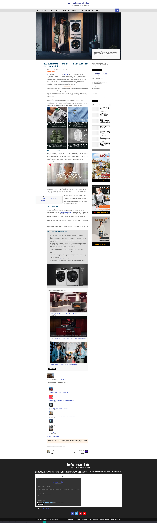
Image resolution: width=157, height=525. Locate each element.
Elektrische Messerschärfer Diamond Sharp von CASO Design (105, 138)
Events (81, 10)
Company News (59, 446)
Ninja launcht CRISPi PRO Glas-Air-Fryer (105, 127)
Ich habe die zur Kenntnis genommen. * (51, 502)
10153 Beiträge (62, 379)
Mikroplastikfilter (59, 258)
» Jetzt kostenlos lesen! (102, 181)
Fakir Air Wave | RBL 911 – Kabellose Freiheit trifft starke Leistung (105, 132)
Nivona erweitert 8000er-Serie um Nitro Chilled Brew (59, 408)
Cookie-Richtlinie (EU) (115, 519)
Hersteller (66, 10)
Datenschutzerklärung (102, 97)
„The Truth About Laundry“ (66, 212)
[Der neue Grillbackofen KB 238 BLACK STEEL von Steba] (95, 109)
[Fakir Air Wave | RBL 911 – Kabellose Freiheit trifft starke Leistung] (95, 133)
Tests (51, 10)
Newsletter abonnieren (42, 478)
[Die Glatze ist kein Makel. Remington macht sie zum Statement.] (95, 145)
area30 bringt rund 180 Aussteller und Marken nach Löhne (60, 432)
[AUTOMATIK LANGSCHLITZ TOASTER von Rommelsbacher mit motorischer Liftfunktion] (95, 121)
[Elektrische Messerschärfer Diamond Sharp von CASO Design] (95, 139)
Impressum (70, 519)
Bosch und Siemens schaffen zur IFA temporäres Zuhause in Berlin (62, 424)
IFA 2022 (48, 71)
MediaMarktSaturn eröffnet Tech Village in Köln (58, 392)
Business (74, 10)
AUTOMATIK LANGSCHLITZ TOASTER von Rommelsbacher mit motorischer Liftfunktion (105, 121)
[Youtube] (84, 513)
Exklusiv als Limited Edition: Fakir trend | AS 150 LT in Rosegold (104, 114)
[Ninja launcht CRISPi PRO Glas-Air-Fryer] (95, 128)
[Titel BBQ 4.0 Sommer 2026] (101, 178)
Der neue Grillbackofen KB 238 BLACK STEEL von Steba (105, 108)
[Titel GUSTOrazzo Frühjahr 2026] (101, 210)
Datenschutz (95, 519)
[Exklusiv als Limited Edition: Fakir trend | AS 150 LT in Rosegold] (95, 115)
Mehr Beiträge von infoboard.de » (53, 436)
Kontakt (89, 519)
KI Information (77, 519)
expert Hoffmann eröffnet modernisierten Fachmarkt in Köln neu (62, 416)
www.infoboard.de (43, 519)
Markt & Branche (52, 71)
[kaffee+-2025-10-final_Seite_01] (101, 242)
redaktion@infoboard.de (47, 508)
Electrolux (65, 74)
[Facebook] (72, 513)
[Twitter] (76, 513)
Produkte (58, 10)
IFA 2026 (96, 10)
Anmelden (95, 100)
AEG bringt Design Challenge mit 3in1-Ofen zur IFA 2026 (63, 313)
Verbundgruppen (89, 10)
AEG (48, 74)
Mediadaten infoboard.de (104, 519)
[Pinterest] (80, 513)
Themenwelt (43, 10)
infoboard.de (50, 69)
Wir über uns (84, 519)
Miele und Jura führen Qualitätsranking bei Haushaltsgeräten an (61, 400)
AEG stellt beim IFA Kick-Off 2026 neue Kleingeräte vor (63, 364)
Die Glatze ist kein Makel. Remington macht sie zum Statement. (105, 144)
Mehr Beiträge (52, 368)
